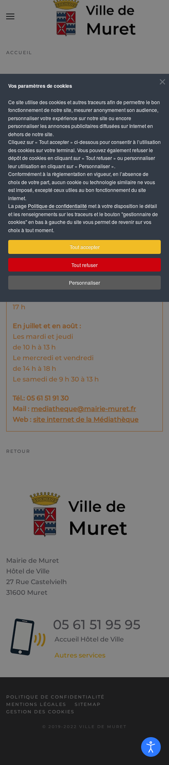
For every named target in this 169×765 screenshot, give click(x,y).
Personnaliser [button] (84, 282)
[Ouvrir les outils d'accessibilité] (151, 747)
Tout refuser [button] (84, 264)
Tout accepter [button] (85, 246)
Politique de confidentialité (57, 205)
